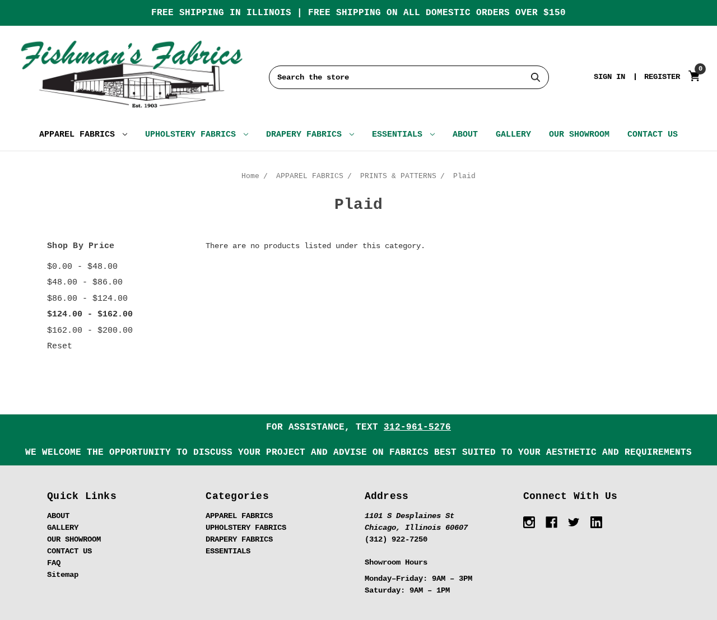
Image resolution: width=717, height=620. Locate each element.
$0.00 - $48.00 (82, 267)
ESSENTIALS (399, 134)
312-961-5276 (417, 427)
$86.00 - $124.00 (87, 299)
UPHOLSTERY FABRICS (193, 134)
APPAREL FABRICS (79, 134)
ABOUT (465, 134)
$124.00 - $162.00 (90, 314)
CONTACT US (652, 134)
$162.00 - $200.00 (90, 330)
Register (662, 76)
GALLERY (513, 134)
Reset (59, 346)
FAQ (53, 562)
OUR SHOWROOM (579, 134)
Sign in (609, 76)
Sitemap (62, 574)
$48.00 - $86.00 (85, 282)
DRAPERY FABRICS (306, 134)
